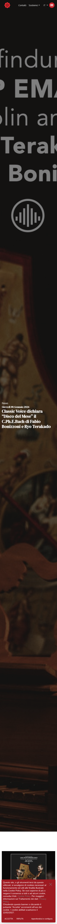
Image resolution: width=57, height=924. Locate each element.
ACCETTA (9, 919)
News (5, 403)
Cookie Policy (24, 896)
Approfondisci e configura (41, 919)
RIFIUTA (20, 919)
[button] (34, 5)
